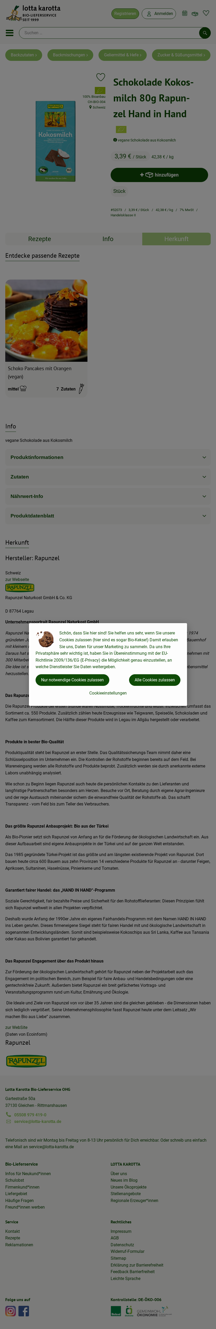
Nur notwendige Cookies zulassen (72, 679)
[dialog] (108, 664)
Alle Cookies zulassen (155, 679)
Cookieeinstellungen (108, 693)
